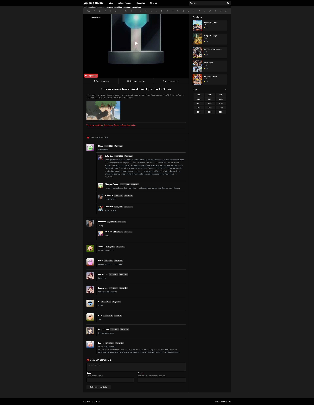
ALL (88, 11)
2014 (198, 108)
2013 (209, 108)
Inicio (111, 3)
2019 (209, 99)
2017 (198, 103)
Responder (118, 146)
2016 (209, 103)
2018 (220, 99)
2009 (220, 112)
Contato (86, 402)
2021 (220, 95)
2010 (209, 112)
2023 (198, 95)
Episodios (141, 3)
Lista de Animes (124, 3)
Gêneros (153, 3)
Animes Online (89, 7)
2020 (198, 99)
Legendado (92, 75)
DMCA (97, 402)
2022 (209, 95)
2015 (220, 103)
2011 (198, 112)
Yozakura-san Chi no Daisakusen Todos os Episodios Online (111, 125)
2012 (220, 108)
